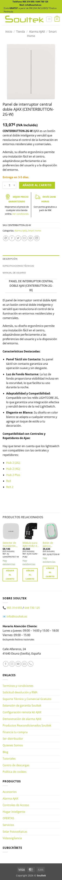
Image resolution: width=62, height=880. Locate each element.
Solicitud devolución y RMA (20, 692)
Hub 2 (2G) (13, 463)
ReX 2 (9, 487)
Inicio (8, 31)
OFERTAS (8, 818)
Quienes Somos (13, 745)
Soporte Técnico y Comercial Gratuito (27, 699)
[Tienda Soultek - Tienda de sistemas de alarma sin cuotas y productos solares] (24, 19)
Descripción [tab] (10, 258)
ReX (8, 481)
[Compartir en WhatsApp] (6, 238)
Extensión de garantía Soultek (22, 705)
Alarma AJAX (37, 31)
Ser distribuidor (13, 739)
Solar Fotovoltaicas (15, 832)
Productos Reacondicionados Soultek (27, 725)
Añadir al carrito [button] (10, 574)
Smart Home (34, 230)
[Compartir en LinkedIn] (37, 238)
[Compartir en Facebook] (12, 238)
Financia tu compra (15, 732)
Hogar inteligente (14, 812)
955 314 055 (28, 1)
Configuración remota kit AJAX (22, 712)
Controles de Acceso (16, 805)
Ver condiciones (20, 213)
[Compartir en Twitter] (18, 238)
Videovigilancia (12, 838)
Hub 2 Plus (13, 475)
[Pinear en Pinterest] (30, 238)
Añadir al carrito (37, 185)
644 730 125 (42, 1)
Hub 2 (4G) (13, 469)
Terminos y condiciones (18, 686)
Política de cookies (15, 772)
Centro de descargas (16, 765)
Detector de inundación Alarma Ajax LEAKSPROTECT (11, 544)
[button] (49, 19)
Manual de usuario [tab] (14, 272)
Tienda (20, 31)
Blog (5, 752)
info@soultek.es (17, 616)
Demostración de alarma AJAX (22, 719)
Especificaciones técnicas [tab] (18, 265)
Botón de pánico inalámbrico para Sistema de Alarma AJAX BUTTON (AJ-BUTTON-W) (50, 544)
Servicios (8, 825)
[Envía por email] (24, 238)
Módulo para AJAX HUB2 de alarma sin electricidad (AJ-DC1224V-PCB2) (30, 544)
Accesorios (10, 792)
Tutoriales (9, 758)
